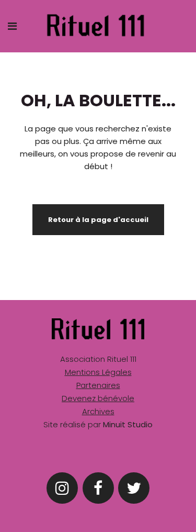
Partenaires (98, 385)
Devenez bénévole (98, 398)
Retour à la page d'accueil (98, 220)
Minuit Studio (128, 424)
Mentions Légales (98, 372)
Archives (98, 411)
